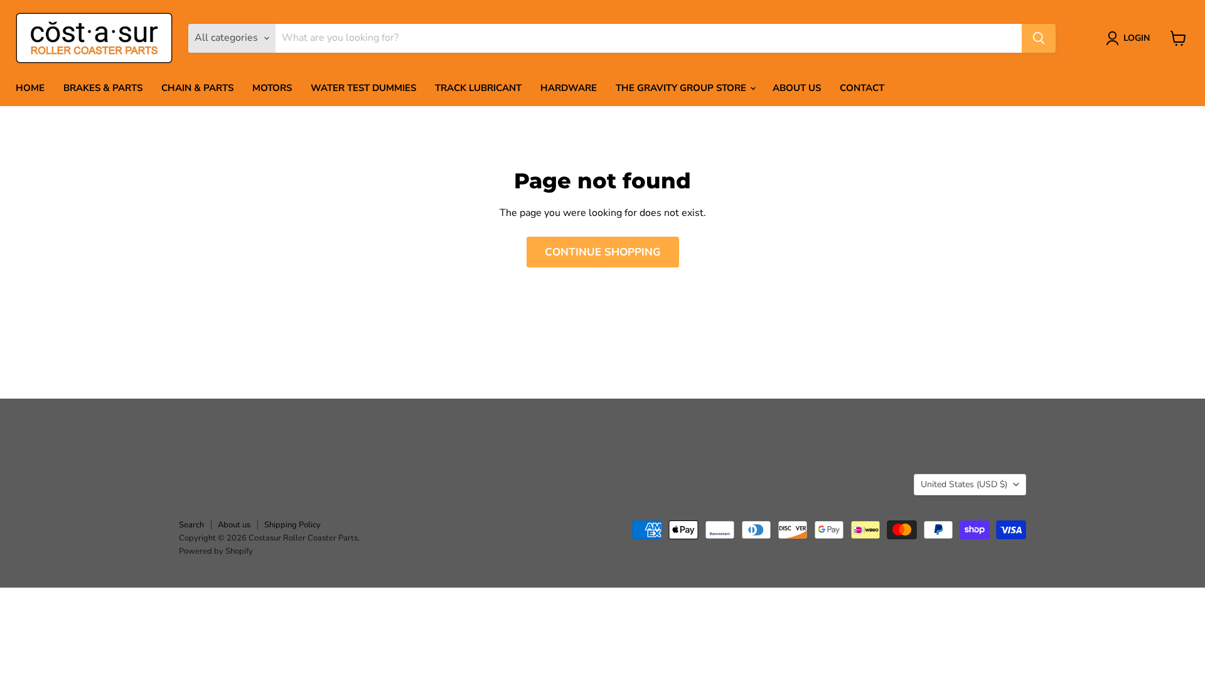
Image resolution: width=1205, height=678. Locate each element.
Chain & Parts (197, 88)
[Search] (1039, 38)
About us (797, 88)
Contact (862, 88)
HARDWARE (568, 88)
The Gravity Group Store (682, 88)
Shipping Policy (292, 524)
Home (30, 88)
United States (964, 484)
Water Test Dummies (363, 88)
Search (191, 524)
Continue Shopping (603, 252)
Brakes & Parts (102, 88)
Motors (272, 88)
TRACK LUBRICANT (478, 88)
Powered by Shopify (216, 551)
